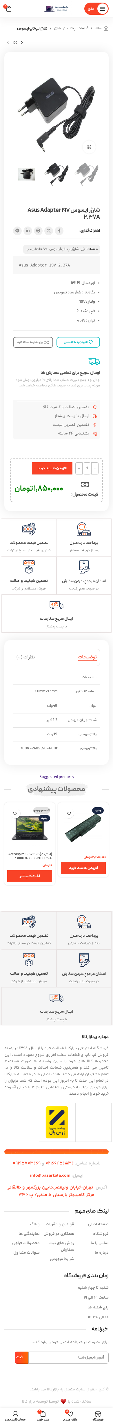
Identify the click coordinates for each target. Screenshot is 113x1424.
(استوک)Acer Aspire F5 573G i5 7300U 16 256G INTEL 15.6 (30, 856)
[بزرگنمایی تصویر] (89, 147)
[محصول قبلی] (21, 42)
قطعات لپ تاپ (77, 28)
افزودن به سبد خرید (52, 468)
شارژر (57, 28)
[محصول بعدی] (7, 42)
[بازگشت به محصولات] (14, 42)
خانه (98, 28)
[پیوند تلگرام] (17, 231)
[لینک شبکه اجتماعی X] (48, 231)
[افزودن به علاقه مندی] (69, 813)
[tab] (87, 657)
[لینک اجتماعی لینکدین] (27, 231)
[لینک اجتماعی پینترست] (38, 231)
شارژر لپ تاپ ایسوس (32, 29)
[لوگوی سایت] (56, 8)
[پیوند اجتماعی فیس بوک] (59, 231)
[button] (83, 868)
